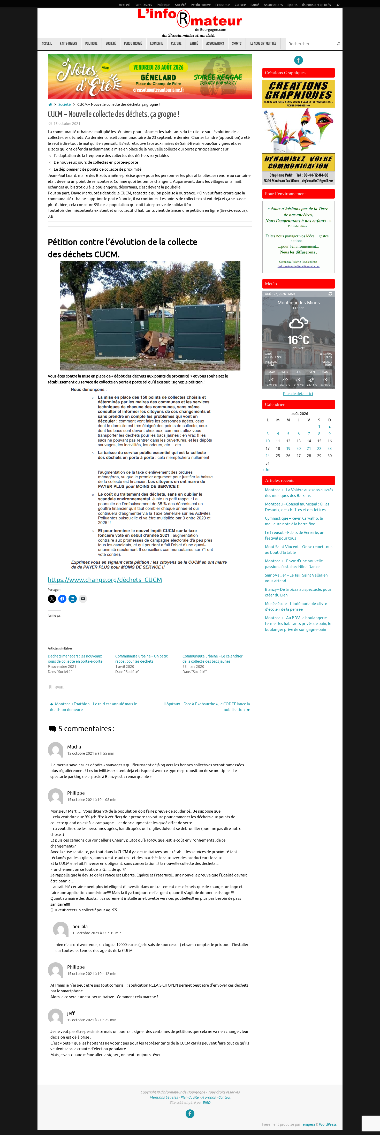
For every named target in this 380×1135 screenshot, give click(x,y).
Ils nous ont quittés (316, 5)
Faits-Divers (143, 5)
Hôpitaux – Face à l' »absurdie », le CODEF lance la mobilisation (207, 707)
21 (309, 448)
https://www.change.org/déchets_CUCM (105, 580)
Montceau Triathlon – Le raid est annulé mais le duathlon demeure (93, 707)
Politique (163, 5)
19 (288, 448)
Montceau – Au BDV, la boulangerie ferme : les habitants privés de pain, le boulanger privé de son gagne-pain (298, 624)
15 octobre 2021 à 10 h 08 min (91, 800)
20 (299, 448)
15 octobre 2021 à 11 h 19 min (96, 933)
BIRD (206, 1102)
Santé (254, 5)
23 (330, 448)
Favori (58, 687)
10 (267, 441)
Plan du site (189, 1097)
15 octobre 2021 (67, 124)
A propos (208, 1097)
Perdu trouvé (201, 5)
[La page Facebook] (298, 60)
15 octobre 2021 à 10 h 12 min (91, 974)
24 (267, 455)
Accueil (124, 5)
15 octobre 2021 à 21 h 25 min (91, 1020)
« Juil (266, 469)
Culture (240, 5)
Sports (292, 5)
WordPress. (328, 1124)
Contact (224, 1097)
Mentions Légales (164, 1097)
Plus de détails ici (298, 393)
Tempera (308, 1124)
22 (319, 448)
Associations (273, 5)
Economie (222, 5)
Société (180, 5)
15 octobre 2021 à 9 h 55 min (90, 753)
